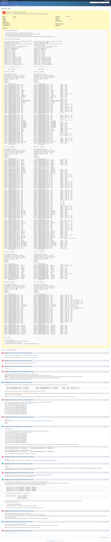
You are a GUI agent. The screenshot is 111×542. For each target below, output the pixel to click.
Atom (109, 537)
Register (108, 0)
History (3, 349)
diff (13, 368)
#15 (107, 530)
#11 (107, 472)
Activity (7, 5)
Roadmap (12, 5)
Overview (3, 5)
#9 (107, 456)
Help (7, 0)
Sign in (106, 0)
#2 (107, 360)
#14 (107, 521)
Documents (21, 5)
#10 (107, 463)
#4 (107, 371)
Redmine (52, 541)
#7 (107, 417)
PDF (106, 537)
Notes (7, 349)
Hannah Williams (12, 371)
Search (88, 2)
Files (29, 5)
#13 (107, 510)
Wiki (25, 5)
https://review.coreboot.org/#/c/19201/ (25, 403)
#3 (107, 366)
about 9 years (25, 13)
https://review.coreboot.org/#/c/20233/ (30, 355)
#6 (107, 399)
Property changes (12, 349)
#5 (107, 382)
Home (2, 0)
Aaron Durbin (12, 13)
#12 (107, 479)
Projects (4, 0)
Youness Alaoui (12, 382)
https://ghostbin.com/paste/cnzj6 (30, 357)
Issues (16, 5)
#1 (107, 353)
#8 (107, 426)
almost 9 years (43, 13)
